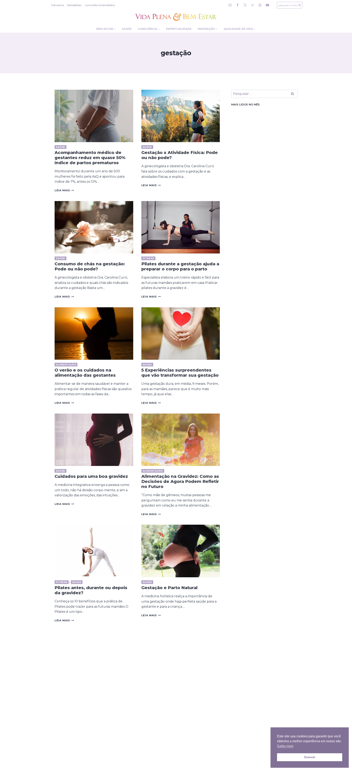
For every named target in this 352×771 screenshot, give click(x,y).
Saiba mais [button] (285, 746)
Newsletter (74, 5)
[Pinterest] (260, 5)
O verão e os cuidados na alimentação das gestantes (85, 372)
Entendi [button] (309, 757)
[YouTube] (267, 5)
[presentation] (94, 116)
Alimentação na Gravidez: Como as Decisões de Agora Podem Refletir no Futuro (180, 481)
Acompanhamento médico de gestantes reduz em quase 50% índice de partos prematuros (90, 157)
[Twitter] (245, 5)
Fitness (148, 258)
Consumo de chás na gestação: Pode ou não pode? (90, 266)
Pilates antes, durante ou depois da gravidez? (91, 590)
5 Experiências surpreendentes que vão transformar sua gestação (180, 372)
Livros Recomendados (100, 5)
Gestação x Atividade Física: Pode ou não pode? (179, 155)
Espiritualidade (178, 28)
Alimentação (66, 364)
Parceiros (57, 5)
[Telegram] (252, 5)
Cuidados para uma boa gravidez (91, 476)
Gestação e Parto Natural (169, 587)
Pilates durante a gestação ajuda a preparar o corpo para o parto (180, 266)
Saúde (127, 28)
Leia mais (64, 190)
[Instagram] (230, 5)
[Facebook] (237, 5)
